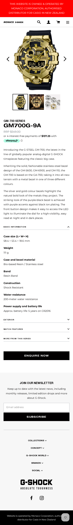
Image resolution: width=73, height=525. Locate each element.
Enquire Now (36, 355)
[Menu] (67, 22)
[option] (20, 102)
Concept (36, 448)
